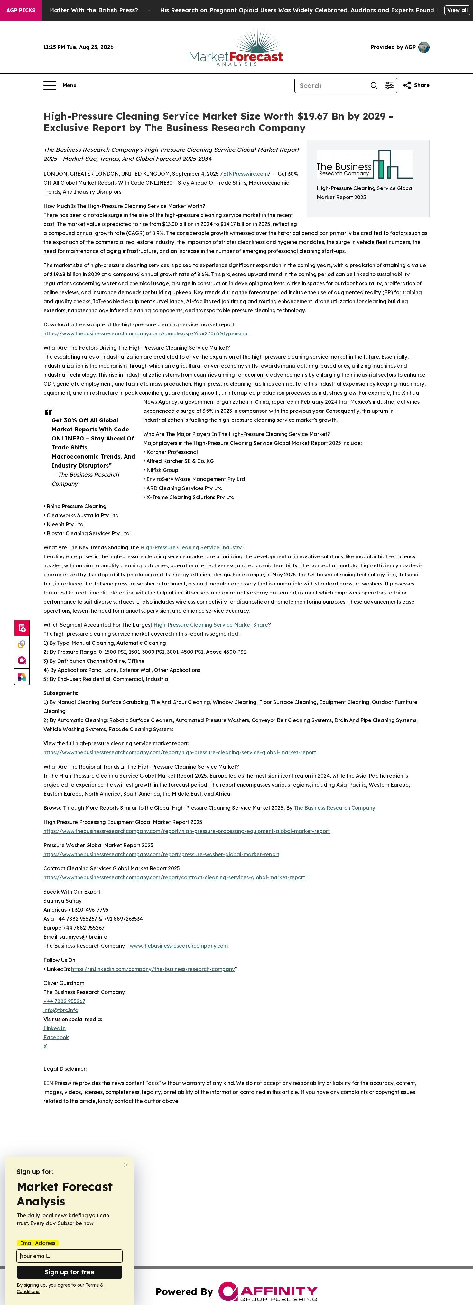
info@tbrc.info (60, 1010)
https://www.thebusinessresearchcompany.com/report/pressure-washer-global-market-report (161, 854)
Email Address (37, 1243)
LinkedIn (54, 1028)
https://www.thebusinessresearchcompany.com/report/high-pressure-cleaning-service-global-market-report (179, 752)
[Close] (126, 1165)
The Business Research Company (334, 808)
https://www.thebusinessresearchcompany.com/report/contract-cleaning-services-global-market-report (174, 877)
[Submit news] (21, 628)
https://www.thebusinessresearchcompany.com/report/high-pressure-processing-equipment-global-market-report (186, 831)
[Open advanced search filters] (389, 85)
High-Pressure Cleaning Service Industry (191, 547)
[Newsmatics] (21, 677)
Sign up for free (69, 1272)
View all (457, 10)
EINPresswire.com (245, 173)
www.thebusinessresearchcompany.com (179, 946)
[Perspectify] (21, 644)
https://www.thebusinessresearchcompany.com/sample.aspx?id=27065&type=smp (145, 333)
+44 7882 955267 (64, 1001)
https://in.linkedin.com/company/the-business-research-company (153, 969)
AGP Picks (20, 10)
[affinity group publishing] (21, 660)
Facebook (56, 1037)
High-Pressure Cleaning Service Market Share (210, 625)
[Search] (374, 85)
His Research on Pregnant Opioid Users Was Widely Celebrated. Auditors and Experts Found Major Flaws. (316, 10)
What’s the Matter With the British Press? (76, 10)
